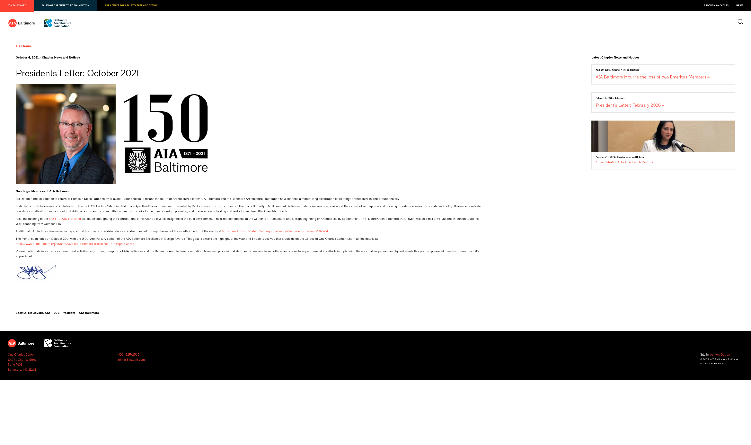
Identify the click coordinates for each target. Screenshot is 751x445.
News (739, 5)
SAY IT (65, 219)
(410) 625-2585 (128, 355)
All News (24, 46)
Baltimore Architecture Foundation (65, 5)
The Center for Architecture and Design (131, 5)
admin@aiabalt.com (131, 360)
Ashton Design (720, 355)
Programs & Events (716, 5)
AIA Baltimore (17, 5)
